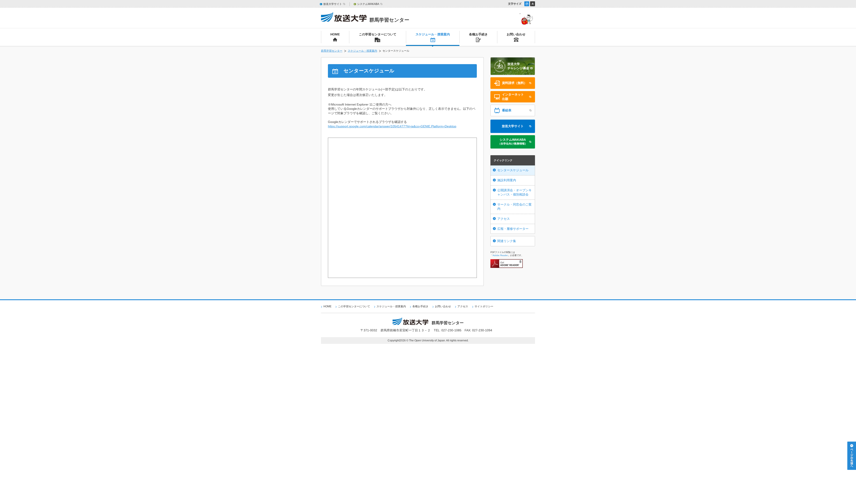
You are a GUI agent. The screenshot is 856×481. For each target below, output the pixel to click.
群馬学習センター (331, 50)
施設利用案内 (506, 180)
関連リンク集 (506, 241)
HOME (327, 306)
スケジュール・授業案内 (362, 50)
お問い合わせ (443, 306)
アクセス (503, 218)
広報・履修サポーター (513, 228)
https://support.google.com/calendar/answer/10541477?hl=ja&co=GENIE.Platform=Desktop (392, 126)
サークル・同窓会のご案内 (514, 207)
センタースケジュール (513, 170)
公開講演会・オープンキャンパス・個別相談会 (514, 192)
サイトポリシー (484, 306)
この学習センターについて (354, 306)
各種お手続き (420, 306)
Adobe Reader (500, 255)
